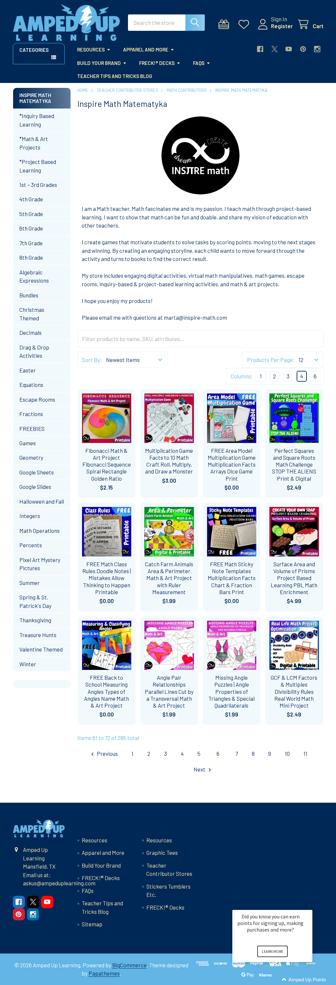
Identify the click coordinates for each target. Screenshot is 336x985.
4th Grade (31, 199)
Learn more (272, 951)
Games (27, 443)
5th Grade (31, 214)
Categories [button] (34, 50)
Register (282, 26)
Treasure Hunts (37, 635)
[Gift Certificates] (225, 24)
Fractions (31, 414)
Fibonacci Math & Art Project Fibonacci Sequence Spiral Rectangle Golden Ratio (106, 464)
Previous (107, 753)
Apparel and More (145, 49)
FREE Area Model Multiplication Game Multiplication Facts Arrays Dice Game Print (232, 464)
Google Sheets (36, 472)
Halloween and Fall (41, 501)
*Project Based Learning (37, 165)
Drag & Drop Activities (34, 351)
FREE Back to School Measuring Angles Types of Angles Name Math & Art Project (106, 691)
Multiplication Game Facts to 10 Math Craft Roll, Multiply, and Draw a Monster (169, 461)
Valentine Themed (41, 649)
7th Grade (31, 243)
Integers (29, 516)
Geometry (31, 457)
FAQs (198, 63)
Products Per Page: (271, 359)
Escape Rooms (37, 399)
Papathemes (104, 973)
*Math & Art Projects (33, 143)
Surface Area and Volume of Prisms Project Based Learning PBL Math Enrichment (294, 578)
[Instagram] (317, 49)
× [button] (309, 905)
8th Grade (31, 257)
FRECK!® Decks (157, 63)
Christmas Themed (31, 313)
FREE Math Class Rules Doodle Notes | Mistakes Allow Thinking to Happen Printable (106, 578)
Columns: (242, 376)
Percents (30, 545)
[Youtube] (289, 49)
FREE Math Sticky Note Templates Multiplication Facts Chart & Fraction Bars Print (232, 578)
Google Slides (35, 486)
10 (287, 753)
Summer (29, 582)
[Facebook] (260, 49)
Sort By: (92, 359)
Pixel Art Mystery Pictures (39, 564)
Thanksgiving (35, 620)
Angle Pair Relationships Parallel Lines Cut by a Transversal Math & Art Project (169, 691)
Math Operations (39, 530)
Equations (31, 384)
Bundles (28, 295)
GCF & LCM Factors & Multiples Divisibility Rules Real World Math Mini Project (294, 691)
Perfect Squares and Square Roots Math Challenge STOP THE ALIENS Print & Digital (294, 464)
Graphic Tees (162, 852)
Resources (91, 49)
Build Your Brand (99, 63)
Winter (27, 664)
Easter (27, 370)
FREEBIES (32, 428)
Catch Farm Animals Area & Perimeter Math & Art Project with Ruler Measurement (169, 578)
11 (305, 753)
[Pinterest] (303, 49)
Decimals (30, 332)
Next (200, 769)
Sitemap (92, 924)
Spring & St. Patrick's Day (35, 601)
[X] (274, 49)
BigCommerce (129, 965)
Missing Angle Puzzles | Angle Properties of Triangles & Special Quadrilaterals (231, 691)
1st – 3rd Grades (38, 184)
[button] (280, 980)
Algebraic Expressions (34, 276)
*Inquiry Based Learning (36, 120)
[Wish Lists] (245, 24)
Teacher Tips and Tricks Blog (114, 76)
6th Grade (31, 228)
